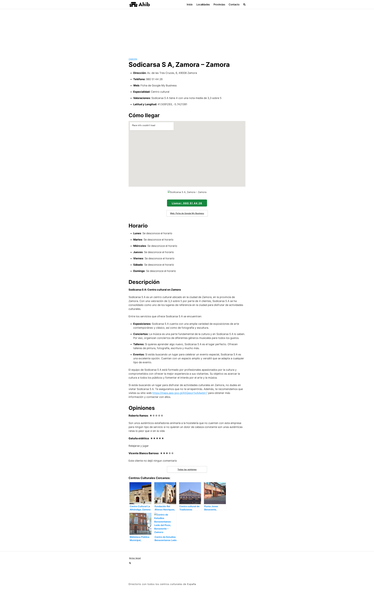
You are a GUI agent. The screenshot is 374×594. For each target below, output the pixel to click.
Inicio (190, 4)
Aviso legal (135, 558)
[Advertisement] (187, 31)
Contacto (234, 4)
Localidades (203, 4)
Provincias (219, 4)
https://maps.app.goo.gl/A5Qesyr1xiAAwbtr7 (179, 392)
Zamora (133, 59)
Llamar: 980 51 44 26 (187, 203)
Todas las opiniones (187, 469)
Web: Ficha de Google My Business (187, 213)
